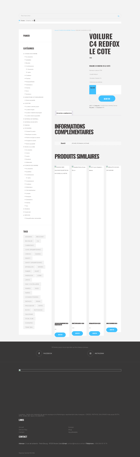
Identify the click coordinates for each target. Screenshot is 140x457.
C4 (95, 107)
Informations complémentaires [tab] (64, 113)
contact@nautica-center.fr (76, 443)
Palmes (73, 30)
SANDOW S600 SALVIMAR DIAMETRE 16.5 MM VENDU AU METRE (61, 324)
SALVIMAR (29, 314)
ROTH (27, 310)
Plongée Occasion (31, 140)
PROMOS (27, 209)
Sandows (28, 94)
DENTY (27, 258)
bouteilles (28, 171)
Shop (70, 430)
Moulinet (28, 159)
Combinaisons (30, 66)
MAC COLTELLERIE (32, 284)
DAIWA (38, 254)
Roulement (28, 212)
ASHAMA (28, 236)
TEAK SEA (28, 327)
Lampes (28, 193)
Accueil (56, 30)
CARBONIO (29, 245)
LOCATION (27, 103)
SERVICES (27, 215)
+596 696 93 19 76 (101, 443)
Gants (29, 72)
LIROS (27, 280)
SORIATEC (29, 323)
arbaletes (28, 60)
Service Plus (23, 430)
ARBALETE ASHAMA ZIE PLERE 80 (111, 323)
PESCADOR (29, 305)
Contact (21, 432)
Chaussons (30, 69)
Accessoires (29, 57)
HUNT (37, 271)
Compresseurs (30, 181)
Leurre (27, 156)
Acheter (107, 98)
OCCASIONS (28, 128)
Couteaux (28, 75)
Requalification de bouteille (33, 218)
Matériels (27, 125)
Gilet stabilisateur (30, 190)
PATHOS (28, 301)
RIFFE (41, 305)
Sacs (27, 91)
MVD (37, 288)
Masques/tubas (30, 81)
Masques (28, 196)
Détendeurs (29, 187)
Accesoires (29, 150)
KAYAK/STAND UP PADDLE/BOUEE (34, 97)
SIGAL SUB (29, 318)
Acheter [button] (77, 333)
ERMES (40, 267)
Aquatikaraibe (73, 432)
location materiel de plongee (34, 112)
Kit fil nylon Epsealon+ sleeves (94, 323)
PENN (38, 301)
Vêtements (29, 162)
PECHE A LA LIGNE (30, 147)
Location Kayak (30, 109)
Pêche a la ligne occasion (33, 137)
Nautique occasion (31, 134)
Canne (28, 153)
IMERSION (29, 275)
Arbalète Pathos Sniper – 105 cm (78, 323)
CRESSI (28, 254)
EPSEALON (29, 267)
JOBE (39, 275)
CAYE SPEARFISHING (33, 249)
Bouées (28, 63)
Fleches (28, 78)
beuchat (40, 236)
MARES (28, 288)
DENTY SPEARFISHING (33, 262)
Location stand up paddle (33, 115)
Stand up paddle (30, 100)
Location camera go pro (32, 106)
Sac (27, 206)
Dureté (92, 88)
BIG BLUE (28, 241)
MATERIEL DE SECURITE (31, 122)
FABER (27, 271)
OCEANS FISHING (31, 297)
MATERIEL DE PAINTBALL (31, 119)
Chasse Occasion (30, 131)
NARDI (27, 293)
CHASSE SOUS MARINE (65, 30)
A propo (71, 427)
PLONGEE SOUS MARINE (31, 165)
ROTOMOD (38, 310)
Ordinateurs (29, 84)
